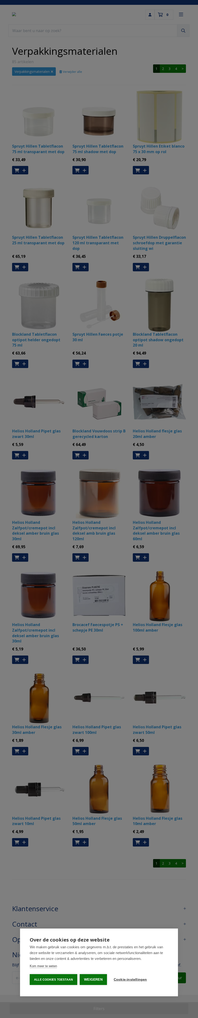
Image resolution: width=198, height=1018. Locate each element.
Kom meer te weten (43, 966)
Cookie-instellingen (130, 979)
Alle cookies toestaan (53, 979)
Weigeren (93, 979)
